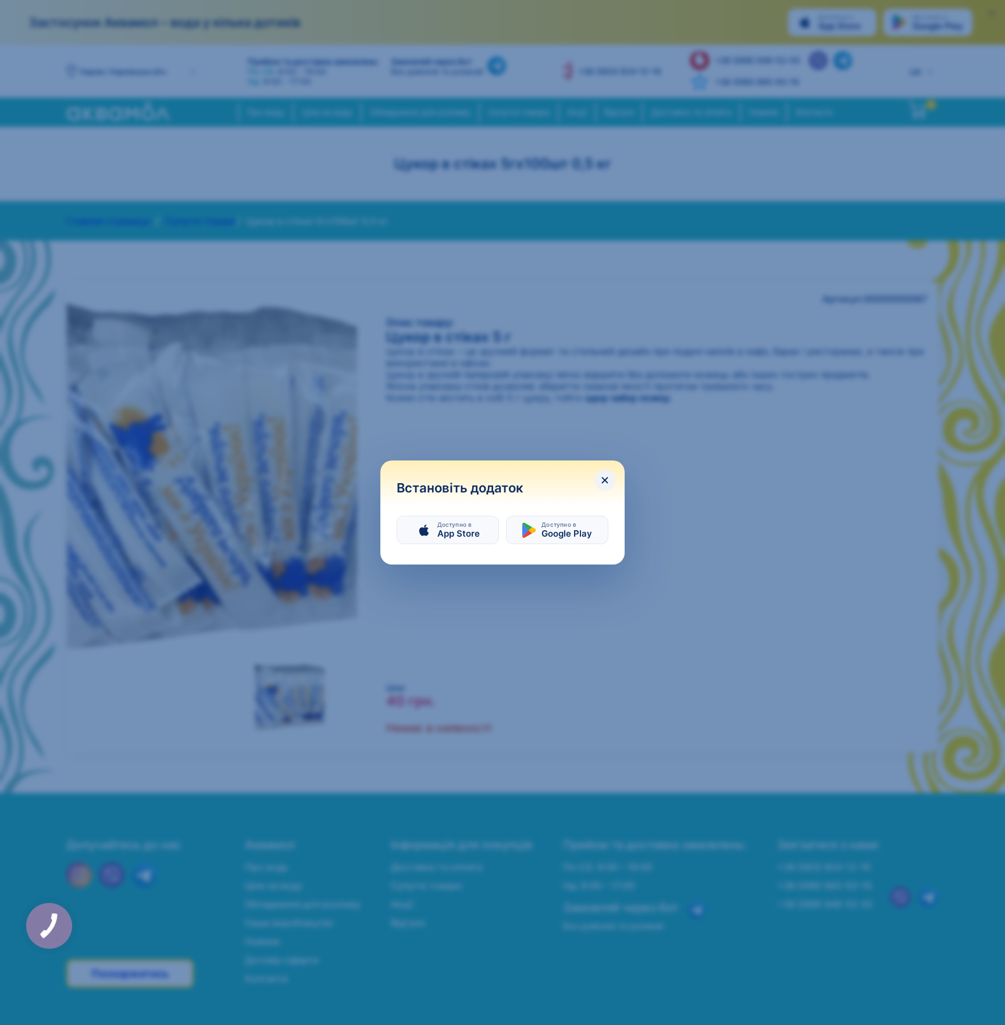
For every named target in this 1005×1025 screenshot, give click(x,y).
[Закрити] (604, 480)
